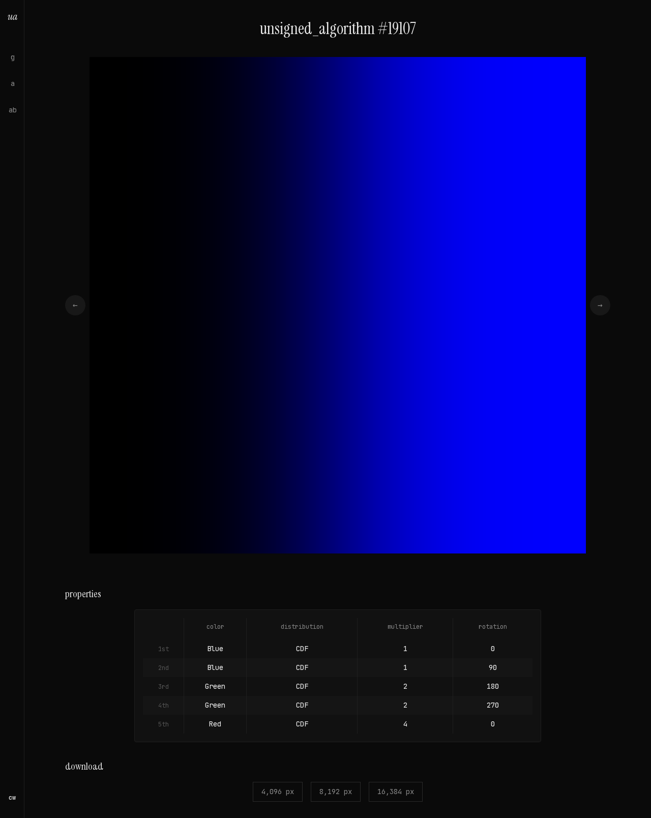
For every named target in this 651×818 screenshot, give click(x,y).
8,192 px (335, 791)
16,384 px (395, 791)
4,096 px (277, 791)
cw (12, 798)
